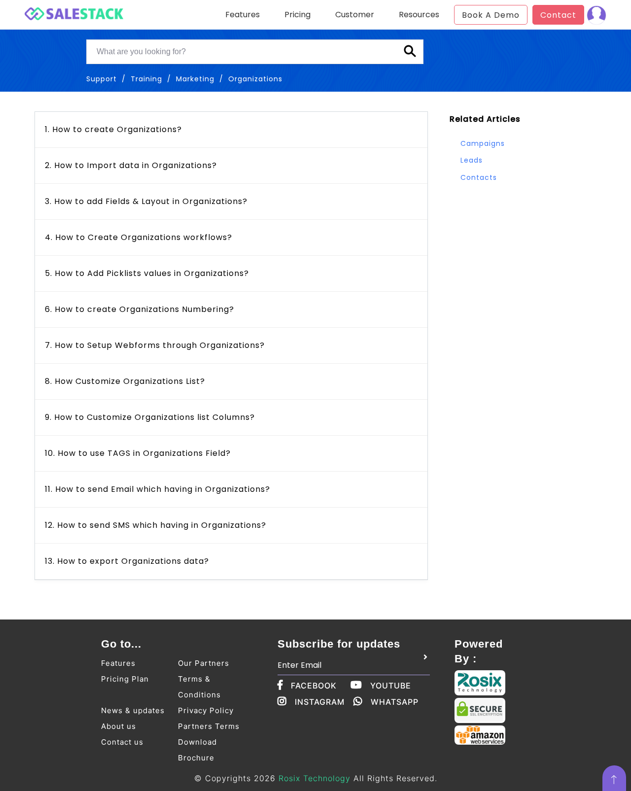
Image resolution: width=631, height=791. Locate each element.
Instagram (320, 702)
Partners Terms (209, 726)
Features (118, 663)
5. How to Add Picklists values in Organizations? (147, 273)
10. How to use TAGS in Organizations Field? (138, 453)
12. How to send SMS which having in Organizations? (155, 525)
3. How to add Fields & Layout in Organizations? (146, 201)
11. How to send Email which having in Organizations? (157, 489)
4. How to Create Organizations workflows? (138, 237)
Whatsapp (395, 702)
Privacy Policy (206, 710)
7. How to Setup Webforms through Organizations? (155, 345)
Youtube (390, 685)
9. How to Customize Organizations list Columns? (150, 417)
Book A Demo (491, 15)
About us (118, 726)
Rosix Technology (315, 778)
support (101, 79)
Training (146, 79)
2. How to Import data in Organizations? (131, 165)
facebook (314, 685)
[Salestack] (74, 12)
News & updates (133, 710)
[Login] (596, 15)
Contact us (122, 742)
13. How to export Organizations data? (127, 561)
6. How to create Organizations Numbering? (139, 309)
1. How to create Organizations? (113, 129)
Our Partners (203, 663)
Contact (558, 15)
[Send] (425, 657)
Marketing (195, 79)
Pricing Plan (125, 679)
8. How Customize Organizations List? (125, 381)
